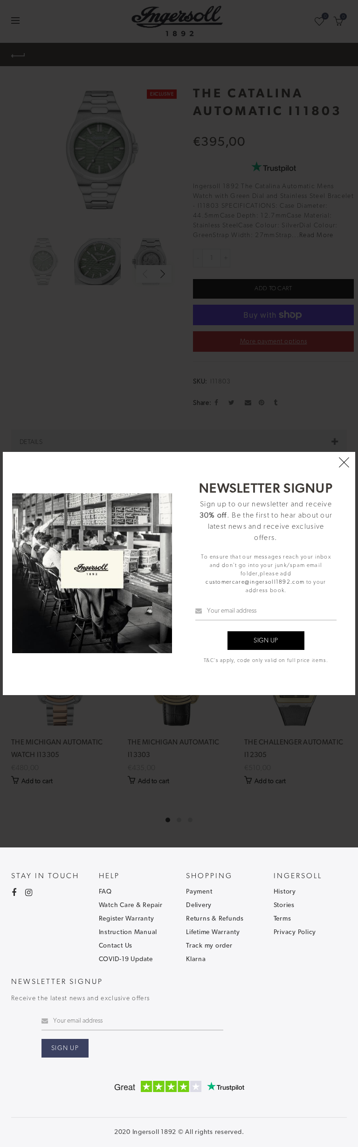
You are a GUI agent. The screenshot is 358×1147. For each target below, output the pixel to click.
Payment (199, 891)
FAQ (105, 891)
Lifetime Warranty (213, 932)
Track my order (209, 945)
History (285, 891)
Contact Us (116, 945)
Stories (284, 905)
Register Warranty (126, 918)
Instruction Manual (128, 932)
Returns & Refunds (215, 918)
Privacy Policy (295, 932)
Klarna (196, 959)
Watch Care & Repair (131, 905)
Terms (282, 918)
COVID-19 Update (126, 959)
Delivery (199, 905)
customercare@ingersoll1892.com (255, 582)
